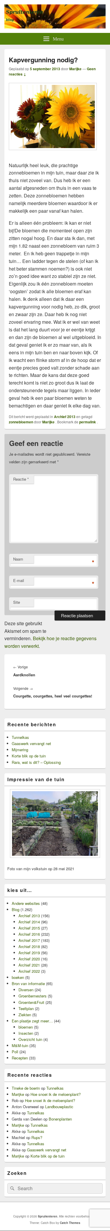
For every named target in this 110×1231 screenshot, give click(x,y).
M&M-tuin (20, 1045)
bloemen (25, 1027)
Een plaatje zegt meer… (32, 1021)
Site (16, 602)
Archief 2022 (29, 971)
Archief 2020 (29, 959)
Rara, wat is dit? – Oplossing (36, 762)
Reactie (21, 479)
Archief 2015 (29, 928)
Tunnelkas (20, 737)
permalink (88, 422)
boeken (18, 977)
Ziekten (24, 1014)
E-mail (18, 580)
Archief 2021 (29, 965)
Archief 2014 (29, 922)
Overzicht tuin (30, 1039)
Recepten (20, 1058)
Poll (15, 1051)
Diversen (25, 989)
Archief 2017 (29, 940)
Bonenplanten (60, 1119)
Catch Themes (70, 1223)
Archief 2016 (29, 934)
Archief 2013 (64, 416)
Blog (15, 909)
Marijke (75, 68)
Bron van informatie (28, 983)
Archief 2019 (29, 952)
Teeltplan (26, 1008)
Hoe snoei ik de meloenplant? (56, 1094)
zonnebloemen (21, 422)
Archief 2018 (29, 946)
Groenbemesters (32, 996)
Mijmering (20, 749)
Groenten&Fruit (31, 1002)
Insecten (25, 1033)
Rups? (36, 1137)
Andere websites (26, 903)
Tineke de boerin (26, 1088)
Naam (18, 559)
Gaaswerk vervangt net (31, 743)
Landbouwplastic (59, 1106)
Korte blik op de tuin (29, 756)
